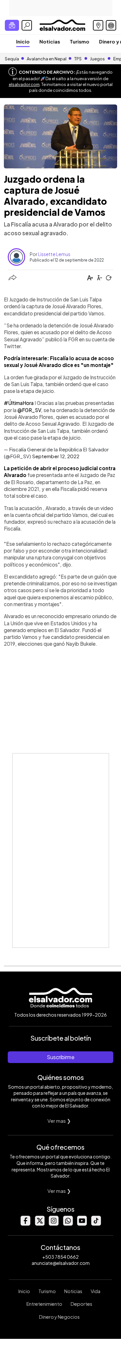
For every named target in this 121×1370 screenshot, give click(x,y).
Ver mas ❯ (59, 1121)
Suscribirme (61, 1057)
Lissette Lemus (54, 254)
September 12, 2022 (55, 456)
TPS (78, 58)
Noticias (49, 41)
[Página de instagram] (53, 1224)
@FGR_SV (29, 410)
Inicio (23, 41)
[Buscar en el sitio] (27, 25)
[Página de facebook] (25, 1224)
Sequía (12, 58)
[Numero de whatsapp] (68, 1224)
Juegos (97, 58)
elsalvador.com (24, 84)
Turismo (79, 41)
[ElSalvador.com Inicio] (62, 24)
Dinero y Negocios (59, 1317)
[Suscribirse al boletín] (12, 25)
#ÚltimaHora (19, 403)
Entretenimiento (44, 1304)
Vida (95, 1291)
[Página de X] (39, 1224)
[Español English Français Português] (111, 25)
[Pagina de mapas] (98, 25)
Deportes (81, 1304)
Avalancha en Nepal (46, 58)
